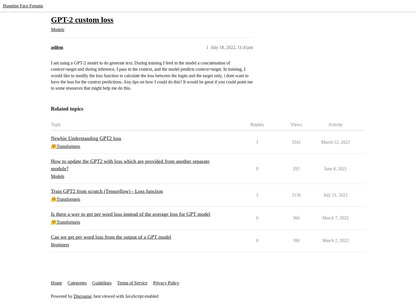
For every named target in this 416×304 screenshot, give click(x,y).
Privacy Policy (166, 283)
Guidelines (101, 283)
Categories (77, 283)
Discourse (82, 296)
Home (56, 283)
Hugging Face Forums (23, 5)
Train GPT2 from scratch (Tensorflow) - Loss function (107, 191)
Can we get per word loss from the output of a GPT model (111, 237)
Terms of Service (132, 283)
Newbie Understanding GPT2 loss (86, 138)
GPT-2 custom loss (82, 19)
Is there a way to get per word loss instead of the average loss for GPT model (130, 214)
